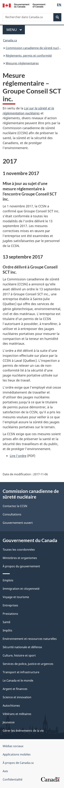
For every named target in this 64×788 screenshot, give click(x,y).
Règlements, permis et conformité (29, 56)
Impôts (7, 630)
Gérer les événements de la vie (23, 731)
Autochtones (11, 706)
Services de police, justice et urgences (28, 664)
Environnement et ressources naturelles (30, 639)
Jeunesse (9, 722)
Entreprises (10, 605)
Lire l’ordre (18, 456)
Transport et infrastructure (21, 672)
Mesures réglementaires (22, 63)
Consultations (12, 514)
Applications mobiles (17, 754)
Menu (15, 29)
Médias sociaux (13, 746)
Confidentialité (12, 779)
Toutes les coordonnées (19, 550)
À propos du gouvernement (21, 566)
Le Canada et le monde (18, 680)
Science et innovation (17, 697)
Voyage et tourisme (16, 597)
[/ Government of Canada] (24, 5)
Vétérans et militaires (17, 714)
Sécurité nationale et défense (22, 647)
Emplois (8, 580)
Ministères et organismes (20, 558)
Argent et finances (15, 689)
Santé (6, 622)
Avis (5, 771)
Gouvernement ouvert (18, 523)
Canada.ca (10, 40)
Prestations (10, 614)
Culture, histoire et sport (19, 655)
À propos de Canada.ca (18, 763)
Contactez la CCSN (15, 506)
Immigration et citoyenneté (21, 589)
